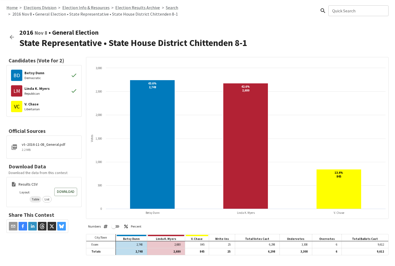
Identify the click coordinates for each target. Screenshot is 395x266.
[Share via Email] (13, 226)
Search (172, 7)
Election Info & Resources (86, 7)
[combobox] (358, 11)
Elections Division (40, 7)
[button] (35, 199)
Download (65, 191)
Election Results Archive (137, 7)
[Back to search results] (11, 37)
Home (12, 7)
